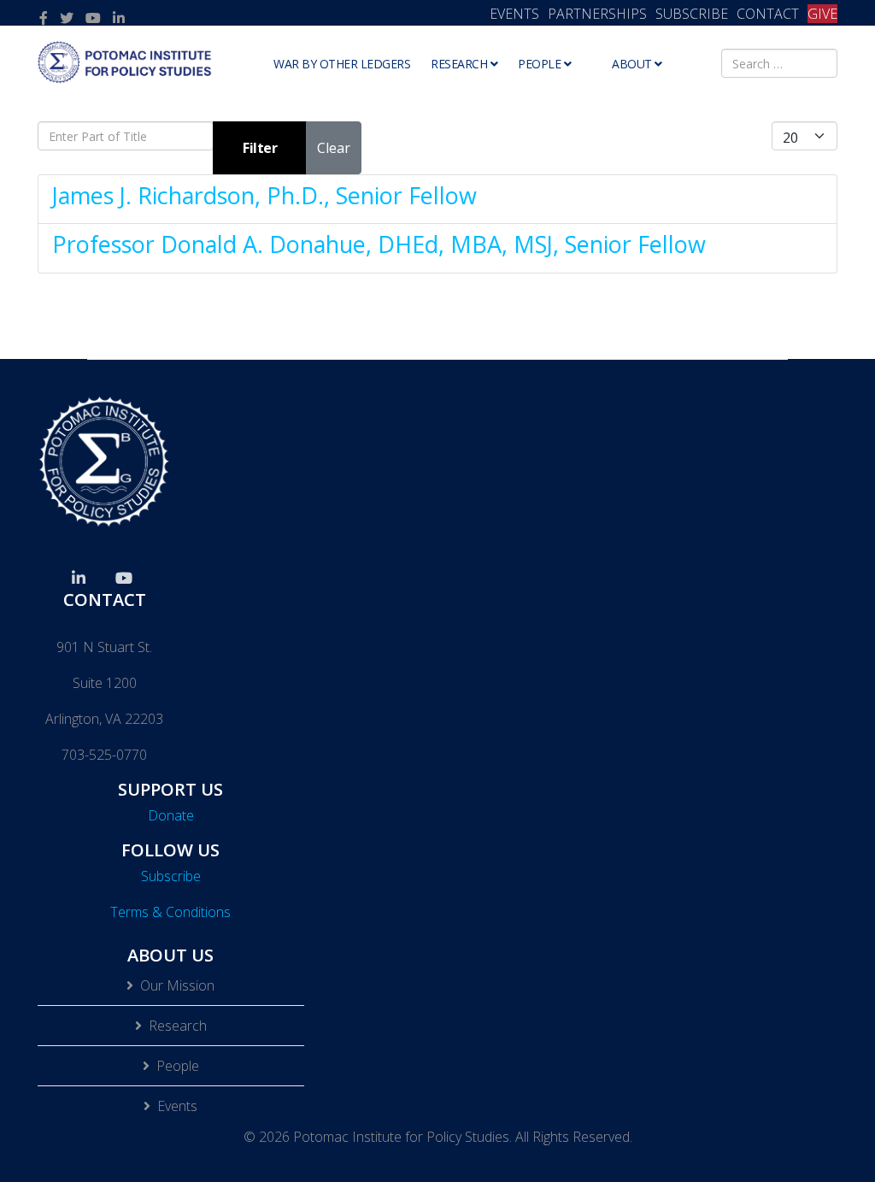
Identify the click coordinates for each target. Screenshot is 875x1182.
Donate (171, 815)
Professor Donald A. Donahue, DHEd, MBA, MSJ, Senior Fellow (379, 244)
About (632, 64)
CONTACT (768, 13)
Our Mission (177, 985)
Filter (260, 147)
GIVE (822, 13)
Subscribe (171, 876)
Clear (333, 147)
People (539, 64)
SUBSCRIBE (691, 13)
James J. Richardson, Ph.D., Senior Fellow (264, 195)
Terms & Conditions (170, 912)
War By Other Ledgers (341, 64)
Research (459, 64)
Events (177, 1106)
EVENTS (514, 13)
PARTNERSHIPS (597, 13)
